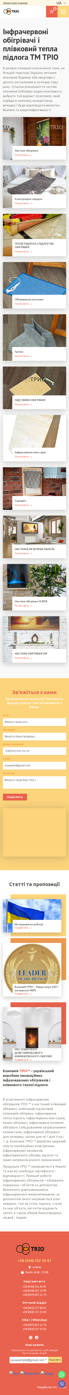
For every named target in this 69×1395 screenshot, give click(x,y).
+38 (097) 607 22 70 (34, 1294)
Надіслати (15, 797)
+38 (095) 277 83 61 (34, 1307)
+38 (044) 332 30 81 (34, 1260)
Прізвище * (9, 729)
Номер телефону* (13, 744)
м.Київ (36, 1267)
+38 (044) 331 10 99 (34, 1290)
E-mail (6, 758)
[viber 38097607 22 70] (62, 1384)
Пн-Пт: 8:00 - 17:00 (36, 1272)
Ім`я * (6, 715)
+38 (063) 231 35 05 (34, 1312)
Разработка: (51, 1387)
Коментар (9, 773)
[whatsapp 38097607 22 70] (62, 1374)
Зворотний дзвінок (15, 3)
